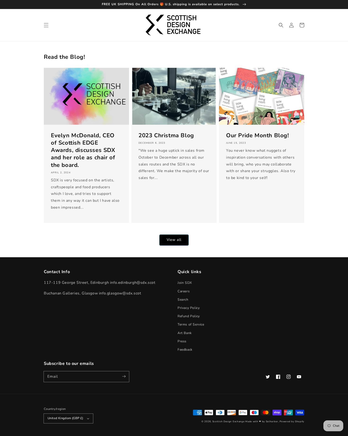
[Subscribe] (124, 376)
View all (174, 239)
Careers (184, 291)
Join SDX (185, 282)
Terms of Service (191, 324)
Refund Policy (189, 316)
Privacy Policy (189, 308)
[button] (46, 25)
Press (182, 341)
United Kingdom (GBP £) (65, 418)
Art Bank (185, 333)
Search (183, 299)
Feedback (185, 349)
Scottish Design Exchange (228, 421)
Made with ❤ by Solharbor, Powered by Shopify (274, 421)
